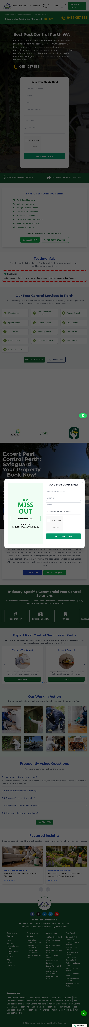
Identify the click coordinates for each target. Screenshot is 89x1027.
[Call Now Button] (84, 1013)
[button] (83, 415)
